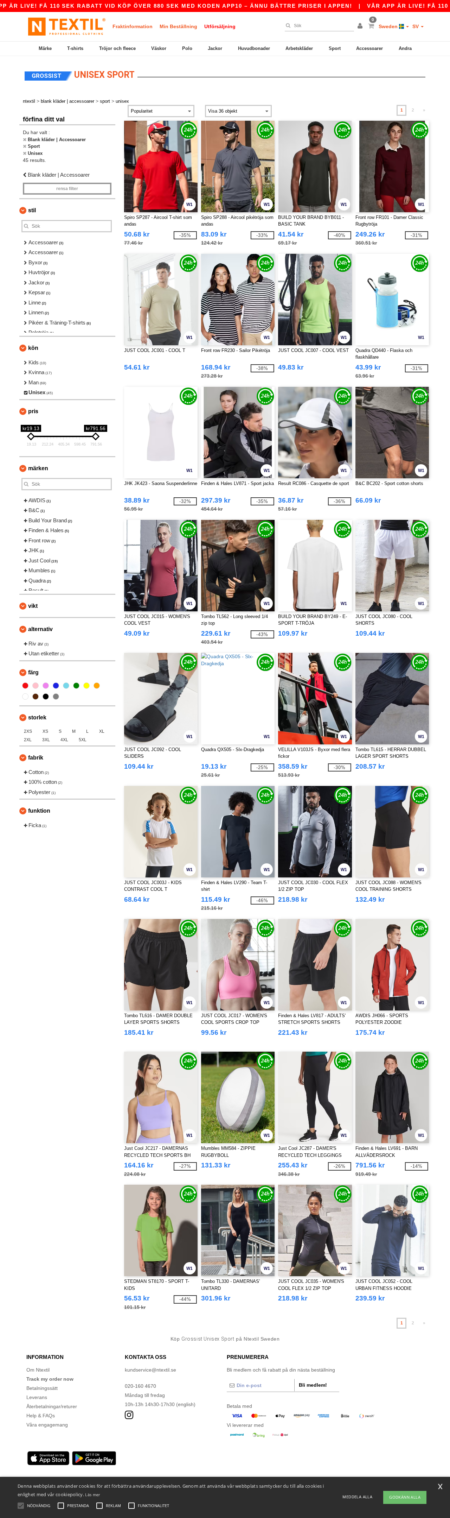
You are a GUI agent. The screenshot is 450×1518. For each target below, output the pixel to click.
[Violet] (46, 685)
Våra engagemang (47, 1425)
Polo (187, 48)
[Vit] (25, 696)
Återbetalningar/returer (51, 1406)
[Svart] (46, 696)
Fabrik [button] (35, 758)
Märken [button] (38, 468)
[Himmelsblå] (66, 685)
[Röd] (25, 685)
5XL (82, 739)
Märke (45, 48)
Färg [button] (33, 672)
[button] (361, 26)
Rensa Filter (67, 188)
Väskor (158, 48)
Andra (405, 48)
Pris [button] (33, 411)
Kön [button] (33, 348)
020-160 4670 (140, 1386)
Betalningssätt (42, 1388)
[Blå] (56, 685)
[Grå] (56, 696)
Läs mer (92, 1494)
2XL (28, 739)
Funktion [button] (39, 811)
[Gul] (86, 685)
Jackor (215, 48)
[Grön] (76, 685)
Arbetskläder (299, 48)
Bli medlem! (313, 1385)
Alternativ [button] (40, 629)
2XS (28, 731)
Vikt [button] (33, 606)
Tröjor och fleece (117, 48)
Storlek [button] (37, 717)
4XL (64, 739)
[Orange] (97, 685)
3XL (46, 739)
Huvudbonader (254, 48)
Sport (335, 48)
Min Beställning (178, 26)
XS (45, 731)
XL (101, 731)
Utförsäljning (220, 26)
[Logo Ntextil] (66, 26)
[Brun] (35, 696)
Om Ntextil (38, 1370)
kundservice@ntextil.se (150, 1370)
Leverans (36, 1397)
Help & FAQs (40, 1415)
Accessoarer (369, 48)
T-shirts (75, 48)
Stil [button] (32, 210)
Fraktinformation (132, 26)
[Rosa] (35, 685)
